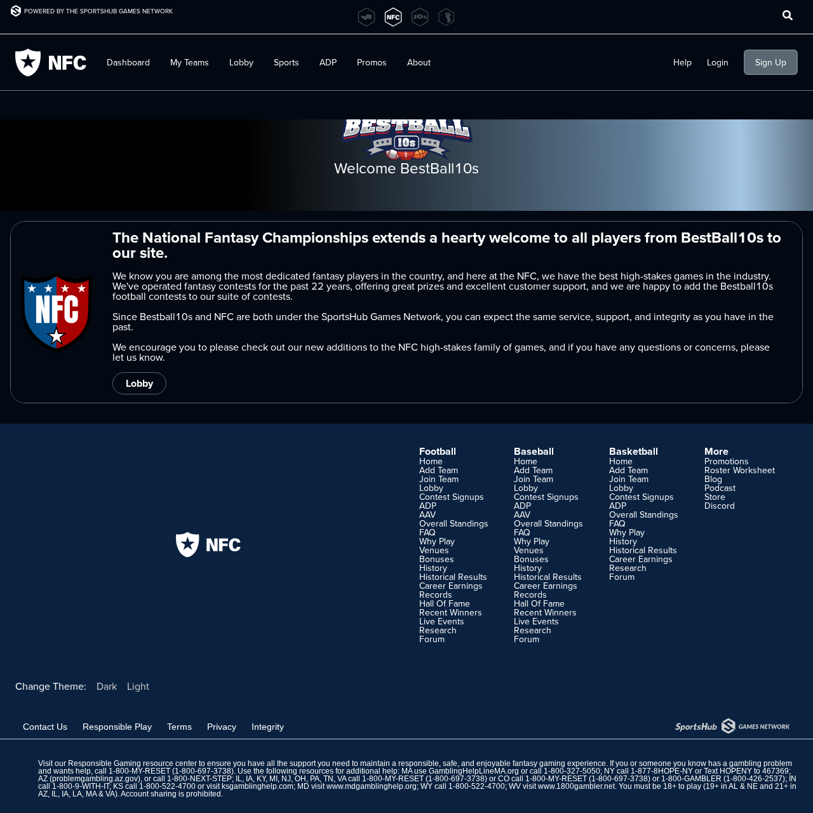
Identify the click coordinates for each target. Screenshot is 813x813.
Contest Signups (451, 496)
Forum (432, 639)
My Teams (189, 62)
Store (714, 496)
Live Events (441, 621)
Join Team (439, 479)
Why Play (437, 541)
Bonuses (436, 559)
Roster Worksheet (739, 470)
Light (138, 686)
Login (718, 62)
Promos (372, 62)
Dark (107, 686)
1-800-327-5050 (572, 771)
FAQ (427, 532)
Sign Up (770, 62)
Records (435, 594)
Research (438, 630)
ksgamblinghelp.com (257, 786)
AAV (427, 514)
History (433, 567)
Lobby (241, 62)
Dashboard (128, 62)
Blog (713, 479)
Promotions (726, 461)
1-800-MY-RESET (139, 771)
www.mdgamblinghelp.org (371, 786)
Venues (434, 550)
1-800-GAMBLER (691, 778)
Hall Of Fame (444, 603)
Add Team (438, 470)
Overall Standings (453, 523)
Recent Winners (450, 612)
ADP (427, 505)
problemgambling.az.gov (95, 778)
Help (682, 62)
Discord (719, 505)
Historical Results (453, 576)
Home (431, 461)
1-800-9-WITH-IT (80, 786)
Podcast (720, 487)
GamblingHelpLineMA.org (474, 771)
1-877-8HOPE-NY (662, 771)
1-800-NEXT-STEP (199, 778)
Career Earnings (451, 585)
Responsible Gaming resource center (132, 763)
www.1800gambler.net (576, 786)
